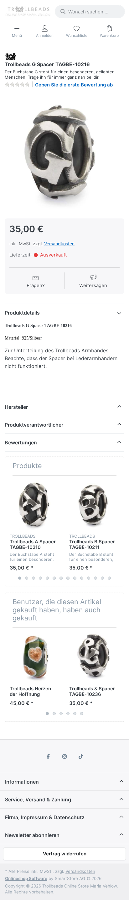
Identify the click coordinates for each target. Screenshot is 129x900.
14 (109, 578)
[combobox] (90, 11)
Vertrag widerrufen (64, 854)
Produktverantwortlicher (34, 425)
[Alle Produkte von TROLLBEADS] (10, 56)
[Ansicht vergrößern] (64, 152)
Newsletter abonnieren (32, 835)
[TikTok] (81, 756)
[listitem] (64, 152)
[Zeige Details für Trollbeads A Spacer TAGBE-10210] (34, 505)
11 (88, 578)
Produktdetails (22, 313)
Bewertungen (21, 442)
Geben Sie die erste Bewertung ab (74, 85)
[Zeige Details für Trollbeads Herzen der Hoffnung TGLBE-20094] (34, 657)
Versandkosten (59, 243)
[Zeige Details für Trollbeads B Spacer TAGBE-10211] (94, 505)
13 (102, 578)
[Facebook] (48, 756)
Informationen (22, 782)
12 (95, 578)
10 (81, 578)
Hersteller (16, 407)
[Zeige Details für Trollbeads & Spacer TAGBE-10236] (94, 657)
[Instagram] (64, 756)
